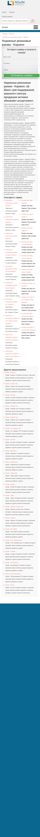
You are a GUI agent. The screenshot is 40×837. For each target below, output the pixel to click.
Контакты (12, 12)
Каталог (4, 12)
